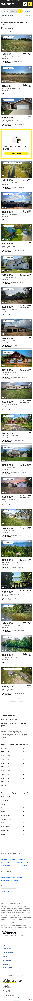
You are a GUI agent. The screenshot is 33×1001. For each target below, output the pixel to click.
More (9, 16)
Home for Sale (5, 862)
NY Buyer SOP (7, 968)
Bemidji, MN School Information (9, 880)
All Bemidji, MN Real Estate (8, 859)
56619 (7, 891)
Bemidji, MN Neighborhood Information (11, 877)
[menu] (30, 4)
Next (21, 700)
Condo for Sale (5, 865)
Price (3, 16)
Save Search (27, 11)
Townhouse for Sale (22, 859)
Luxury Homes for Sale (23, 862)
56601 (3, 891)
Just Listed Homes (22, 865)
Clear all (27, 16)
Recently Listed (10, 31)
